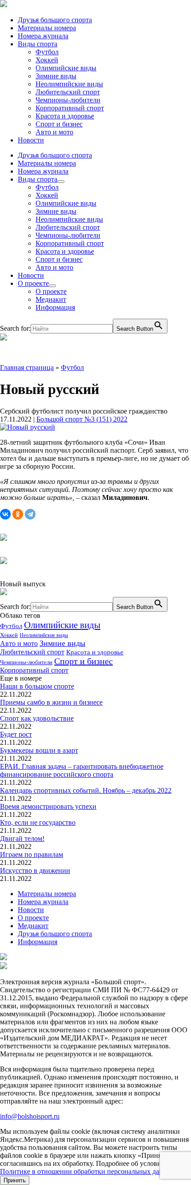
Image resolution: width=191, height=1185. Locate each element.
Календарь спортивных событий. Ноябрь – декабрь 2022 (85, 790)
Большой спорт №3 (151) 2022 (81, 419)
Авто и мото (54, 132)
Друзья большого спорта (55, 20)
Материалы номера (47, 28)
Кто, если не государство (38, 822)
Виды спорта (37, 44)
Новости (31, 140)
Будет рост (16, 734)
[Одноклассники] (17, 514)
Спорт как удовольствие (37, 718)
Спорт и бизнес (59, 124)
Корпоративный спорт (70, 108)
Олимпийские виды (66, 68)
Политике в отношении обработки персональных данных (87, 1171)
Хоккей (47, 60)
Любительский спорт (68, 92)
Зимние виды (56, 76)
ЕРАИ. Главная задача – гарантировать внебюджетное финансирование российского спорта (81, 770)
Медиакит (51, 299)
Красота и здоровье (65, 116)
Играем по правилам (31, 854)
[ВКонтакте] (5, 514)
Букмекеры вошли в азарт (39, 750)
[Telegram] (30, 514)
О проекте (33, 283)
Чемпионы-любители (68, 100)
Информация (55, 307)
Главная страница (27, 367)
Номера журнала (43, 36)
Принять (15, 1180)
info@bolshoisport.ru (30, 1116)
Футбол (47, 52)
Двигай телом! (22, 838)
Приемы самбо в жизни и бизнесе (51, 702)
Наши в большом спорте (37, 686)
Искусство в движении (35, 870)
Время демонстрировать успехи (48, 806)
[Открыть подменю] (60, 181)
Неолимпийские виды (69, 84)
